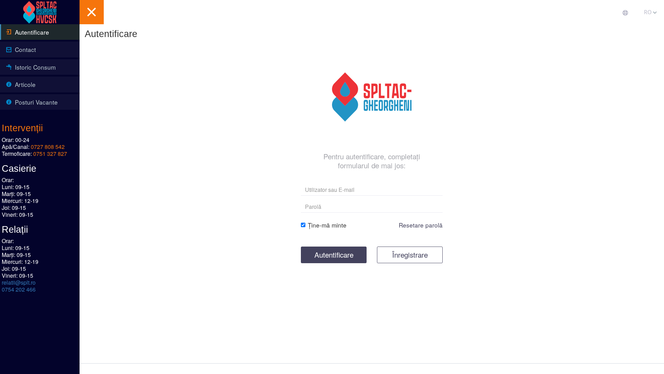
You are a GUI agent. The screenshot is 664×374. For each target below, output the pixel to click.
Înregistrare (410, 254)
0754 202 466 (19, 289)
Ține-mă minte (327, 225)
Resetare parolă (421, 225)
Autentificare (333, 254)
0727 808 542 (48, 147)
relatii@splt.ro (19, 282)
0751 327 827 (50, 154)
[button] (92, 12)
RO (648, 12)
